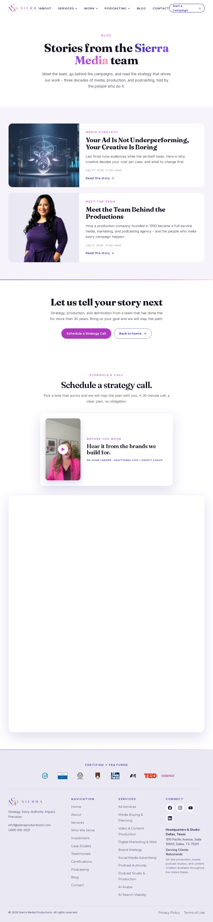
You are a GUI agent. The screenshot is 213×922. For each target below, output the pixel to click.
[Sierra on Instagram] (180, 808)
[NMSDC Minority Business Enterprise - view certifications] (45, 775)
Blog (141, 8)
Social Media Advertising (137, 858)
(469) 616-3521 (19, 830)
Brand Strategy (130, 850)
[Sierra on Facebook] (170, 808)
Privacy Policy (169, 913)
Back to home (130, 333)
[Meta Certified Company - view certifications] (62, 775)
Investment (80, 838)
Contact (161, 8)
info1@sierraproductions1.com (29, 825)
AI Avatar (125, 887)
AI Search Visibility (132, 895)
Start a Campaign (180, 8)
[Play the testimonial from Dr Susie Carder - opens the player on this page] (63, 449)
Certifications (81, 862)
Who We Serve (83, 830)
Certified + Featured (106, 764)
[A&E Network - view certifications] (132, 775)
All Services (127, 807)
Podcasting (116, 8)
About (45, 8)
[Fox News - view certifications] (115, 775)
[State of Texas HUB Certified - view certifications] (80, 775)
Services (66, 8)
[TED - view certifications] (150, 775)
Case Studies (81, 846)
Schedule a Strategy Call (86, 333)
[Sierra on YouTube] (190, 808)
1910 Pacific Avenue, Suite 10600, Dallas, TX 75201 (183, 842)
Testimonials (80, 854)
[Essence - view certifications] (168, 775)
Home (76, 807)
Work (89, 8)
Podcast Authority (132, 865)
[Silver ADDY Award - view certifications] (98, 775)
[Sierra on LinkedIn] (170, 818)
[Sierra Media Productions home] (24, 8)
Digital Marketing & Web (137, 842)
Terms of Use (194, 913)
